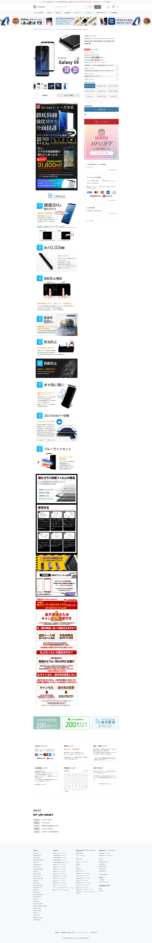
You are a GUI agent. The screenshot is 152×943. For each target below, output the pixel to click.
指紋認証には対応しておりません (93, 76)
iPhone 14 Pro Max (38, 878)
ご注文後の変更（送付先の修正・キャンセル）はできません (99, 70)
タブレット (79, 859)
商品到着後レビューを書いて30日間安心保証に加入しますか (99, 65)
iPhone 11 (35, 899)
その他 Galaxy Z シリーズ (59, 855)
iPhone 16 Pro (36, 858)
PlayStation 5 (102, 864)
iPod (100, 888)
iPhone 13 (35, 881)
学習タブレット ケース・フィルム (84, 889)
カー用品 (101, 880)
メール (96, 758)
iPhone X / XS (37, 908)
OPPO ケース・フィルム (59, 878)
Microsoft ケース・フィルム (83, 882)
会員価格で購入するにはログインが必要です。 (95, 62)
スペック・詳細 (68, 95)
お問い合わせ (94, 932)
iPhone (35, 850)
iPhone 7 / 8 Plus (37, 917)
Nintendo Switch (103, 862)
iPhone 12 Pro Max (38, 894)
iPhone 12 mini (37, 897)
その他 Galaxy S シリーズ (59, 858)
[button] (3, 21)
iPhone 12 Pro (36, 892)
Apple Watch (79, 853)
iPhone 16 (35, 853)
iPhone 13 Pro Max (38, 885)
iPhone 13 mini (37, 887)
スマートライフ (103, 875)
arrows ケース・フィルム (59, 871)
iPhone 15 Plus (37, 864)
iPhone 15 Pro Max (38, 869)
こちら (42, 784)
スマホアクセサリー (104, 882)
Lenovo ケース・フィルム (82, 875)
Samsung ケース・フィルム (83, 878)
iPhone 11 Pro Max (38, 904)
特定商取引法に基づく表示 (68, 932)
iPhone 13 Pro (36, 883)
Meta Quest (102, 869)
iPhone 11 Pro (36, 901)
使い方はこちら (113, 170)
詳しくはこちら (113, 200)
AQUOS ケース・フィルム (59, 869)
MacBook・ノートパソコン (107, 850)
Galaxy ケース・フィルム (52, 29)
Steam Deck (102, 871)
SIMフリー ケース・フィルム (60, 885)
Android (44, 29)
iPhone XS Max (37, 910)
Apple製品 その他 (104, 886)
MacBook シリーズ (104, 853)
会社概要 (56, 932)
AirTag (101, 890)
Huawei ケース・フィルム (82, 873)
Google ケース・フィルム (59, 864)
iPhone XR (36, 913)
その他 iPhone (37, 920)
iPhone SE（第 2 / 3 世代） (40, 906)
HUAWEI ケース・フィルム (59, 883)
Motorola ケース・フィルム (60, 876)
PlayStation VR (103, 866)
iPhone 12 (35, 890)
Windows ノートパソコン (105, 855)
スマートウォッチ (80, 855)
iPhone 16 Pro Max (38, 860)
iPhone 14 (35, 871)
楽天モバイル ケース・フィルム (61, 890)
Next (78, 58)
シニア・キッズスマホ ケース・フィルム (63, 887)
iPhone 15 (35, 862)
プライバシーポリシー (82, 932)
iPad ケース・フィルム (81, 862)
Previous (35, 58)
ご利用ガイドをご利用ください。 (76, 754)
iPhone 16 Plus (37, 855)
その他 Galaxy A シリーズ (59, 860)
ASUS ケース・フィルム (59, 881)
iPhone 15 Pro (36, 867)
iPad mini (78, 869)
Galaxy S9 (61, 29)
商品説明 (45, 95)
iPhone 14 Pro (36, 876)
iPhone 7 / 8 (36, 915)
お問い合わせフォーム (107, 758)
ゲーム (101, 859)
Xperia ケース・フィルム (59, 867)
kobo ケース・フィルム (82, 887)
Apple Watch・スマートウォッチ (86, 850)
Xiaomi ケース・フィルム (59, 874)
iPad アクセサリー (80, 871)
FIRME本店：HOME (37, 29)
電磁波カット (102, 877)
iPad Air (78, 864)
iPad (77, 866)
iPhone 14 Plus (37, 874)
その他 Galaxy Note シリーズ (60, 862)
